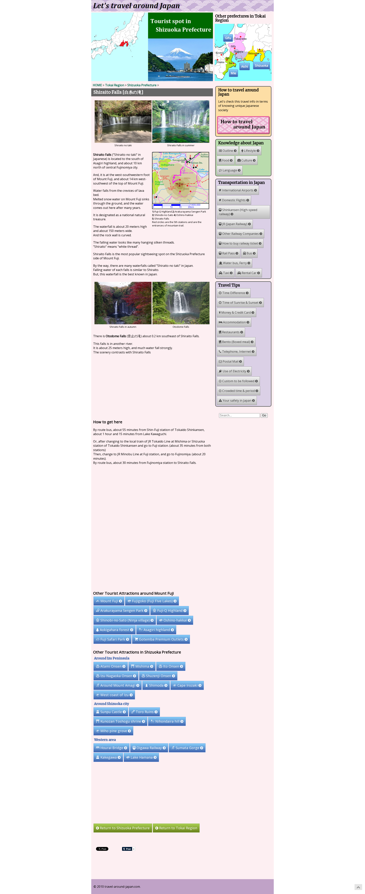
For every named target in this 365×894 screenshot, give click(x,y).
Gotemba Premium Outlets (161, 639)
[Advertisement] (152, 386)
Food (225, 160)
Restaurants (230, 332)
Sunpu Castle (111, 711)
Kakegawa (108, 757)
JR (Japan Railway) (234, 224)
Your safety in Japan (237, 400)
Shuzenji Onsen (158, 675)
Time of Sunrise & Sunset (240, 302)
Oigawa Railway (149, 747)
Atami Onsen (110, 666)
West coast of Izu (114, 695)
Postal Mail (230, 361)
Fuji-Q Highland (169, 610)
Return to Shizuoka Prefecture (124, 828)
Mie (233, 73)
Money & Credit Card (236, 312)
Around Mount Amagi (117, 685)
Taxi (226, 273)
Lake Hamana (142, 757)
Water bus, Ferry (235, 263)
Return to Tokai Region (177, 828)
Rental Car (249, 273)
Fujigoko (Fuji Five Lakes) (152, 601)
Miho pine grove (113, 731)
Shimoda (156, 685)
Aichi (244, 67)
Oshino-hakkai (175, 620)
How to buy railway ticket (240, 243)
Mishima (142, 666)
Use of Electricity (234, 371)
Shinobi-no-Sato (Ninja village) (125, 620)
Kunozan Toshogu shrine (120, 721)
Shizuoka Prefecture (141, 85)
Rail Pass (228, 253)
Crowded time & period (238, 391)
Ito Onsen (171, 666)
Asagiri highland (157, 629)
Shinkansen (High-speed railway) (238, 212)
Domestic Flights (233, 200)
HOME (97, 85)
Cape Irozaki (187, 685)
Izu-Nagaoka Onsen (116, 675)
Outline (228, 151)
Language (230, 170)
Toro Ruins (145, 711)
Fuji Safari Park (112, 639)
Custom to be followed (238, 381)
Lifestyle (250, 151)
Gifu (228, 38)
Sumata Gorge (187, 747)
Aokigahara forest (114, 629)
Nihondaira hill (167, 721)
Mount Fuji (109, 601)
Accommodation (234, 322)
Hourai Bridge (111, 747)
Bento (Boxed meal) (236, 342)
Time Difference (233, 293)
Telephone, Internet (236, 351)
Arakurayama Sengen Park (121, 610)
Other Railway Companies (240, 234)
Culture (247, 160)
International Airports (237, 190)
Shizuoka (261, 66)
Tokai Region (114, 85)
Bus (249, 253)
